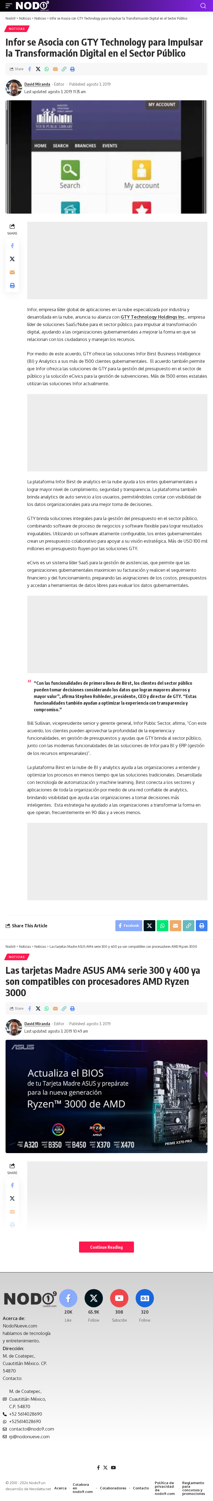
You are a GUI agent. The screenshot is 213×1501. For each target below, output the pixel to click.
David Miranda (37, 84)
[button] (10, 6)
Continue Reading (106, 1247)
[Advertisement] (117, 260)
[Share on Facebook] (29, 69)
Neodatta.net (40, 1489)
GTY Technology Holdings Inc (152, 317)
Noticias (17, 28)
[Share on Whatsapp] (46, 69)
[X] (94, 1306)
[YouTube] (113, 1467)
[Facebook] (68, 1306)
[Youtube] (119, 1306)
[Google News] (145, 1306)
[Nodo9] (32, 6)
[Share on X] (38, 69)
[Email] (55, 69)
